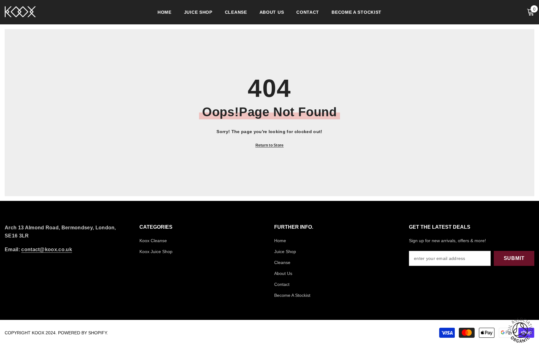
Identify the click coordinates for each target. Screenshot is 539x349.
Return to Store (269, 145)
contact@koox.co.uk (46, 249)
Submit (514, 258)
